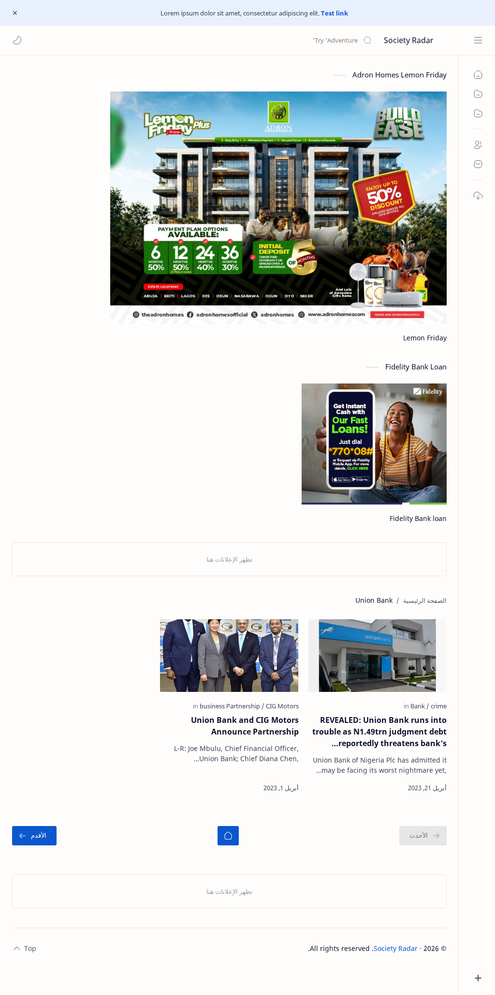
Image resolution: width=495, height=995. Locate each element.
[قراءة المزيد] (324, 787)
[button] (17, 40)
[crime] (439, 706)
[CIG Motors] (282, 706)
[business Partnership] (232, 706)
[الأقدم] (34, 835)
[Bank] (419, 706)
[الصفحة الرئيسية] (228, 835)
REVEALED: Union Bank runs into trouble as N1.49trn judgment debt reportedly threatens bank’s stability (379, 732)
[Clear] (219, 40)
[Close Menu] (15, 13)
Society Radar (409, 40)
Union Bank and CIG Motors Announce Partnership (244, 726)
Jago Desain (289, 948)
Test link (334, 13)
